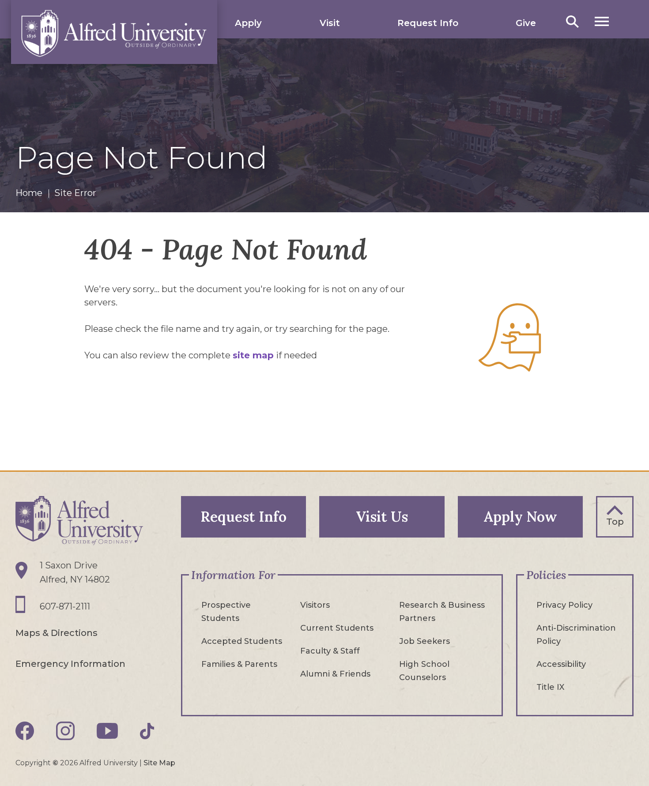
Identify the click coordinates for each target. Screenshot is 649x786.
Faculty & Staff (330, 651)
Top (615, 521)
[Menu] (602, 21)
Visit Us (382, 517)
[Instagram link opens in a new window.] (65, 730)
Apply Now (520, 517)
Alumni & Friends (335, 674)
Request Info (427, 23)
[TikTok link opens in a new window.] (147, 731)
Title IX (550, 687)
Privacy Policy (564, 605)
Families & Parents (239, 664)
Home (28, 193)
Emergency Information (70, 663)
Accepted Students (241, 641)
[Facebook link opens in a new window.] (25, 730)
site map (253, 355)
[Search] (572, 21)
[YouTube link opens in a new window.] (107, 731)
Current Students (337, 628)
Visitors (315, 605)
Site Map (159, 763)
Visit (330, 23)
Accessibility (561, 664)
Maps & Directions (56, 633)
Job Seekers (424, 641)
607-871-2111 (65, 606)
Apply (248, 23)
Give (526, 23)
